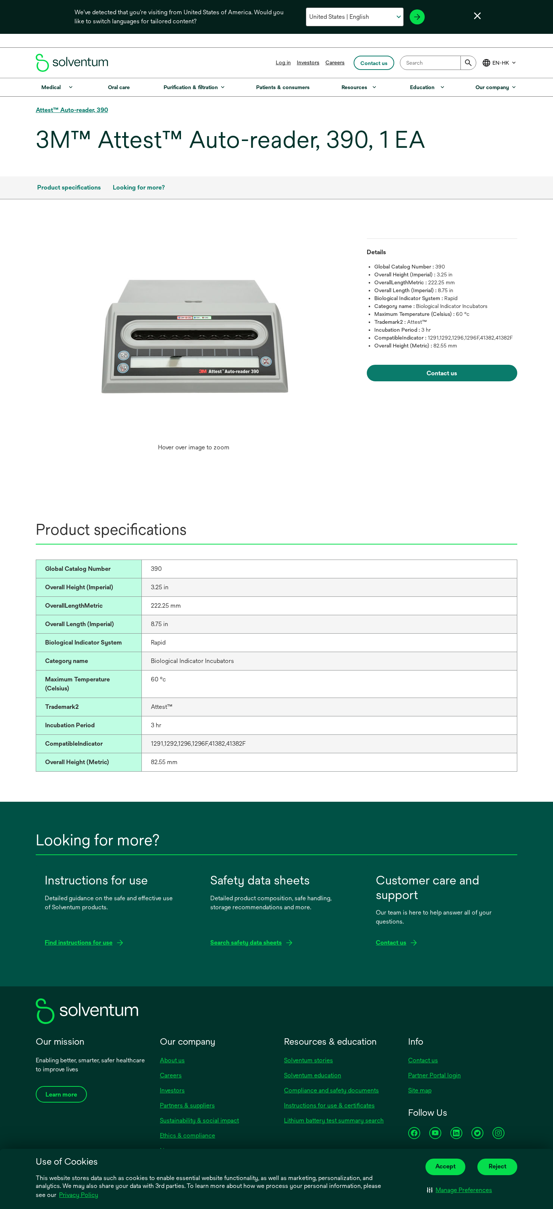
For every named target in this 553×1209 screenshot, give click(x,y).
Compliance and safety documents (331, 1090)
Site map (419, 1090)
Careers (335, 62)
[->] (417, 16)
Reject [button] (497, 1166)
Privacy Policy (78, 1194)
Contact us (423, 1060)
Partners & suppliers (187, 1105)
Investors (308, 62)
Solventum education (312, 1075)
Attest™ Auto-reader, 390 (72, 110)
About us (172, 1060)
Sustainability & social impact (199, 1120)
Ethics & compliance (187, 1135)
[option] (194, 342)
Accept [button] (445, 1166)
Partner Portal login (434, 1075)
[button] (459, 1190)
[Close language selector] (477, 15)
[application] (194, 334)
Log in (283, 62)
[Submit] (468, 63)
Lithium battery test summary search (334, 1120)
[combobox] (438, 63)
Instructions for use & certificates (329, 1105)
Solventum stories (308, 1060)
